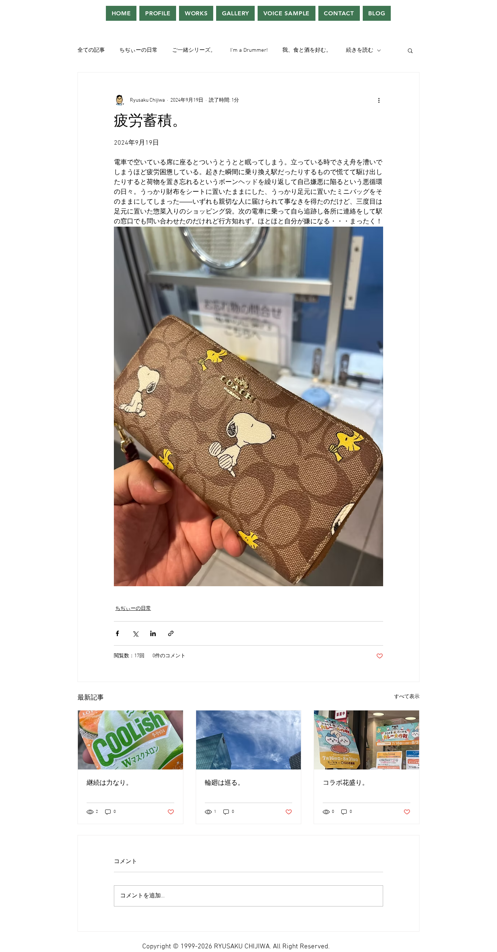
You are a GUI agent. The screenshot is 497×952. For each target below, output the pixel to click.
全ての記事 (91, 50)
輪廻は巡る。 (224, 783)
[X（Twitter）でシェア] (135, 633)
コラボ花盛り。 (346, 783)
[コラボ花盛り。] (366, 739)
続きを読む (359, 50)
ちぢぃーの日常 (138, 50)
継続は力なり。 (109, 783)
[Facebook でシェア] (117, 633)
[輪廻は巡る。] (248, 739)
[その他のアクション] (378, 100)
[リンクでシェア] (170, 633)
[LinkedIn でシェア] (153, 633)
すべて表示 (407, 697)
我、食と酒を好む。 (306, 50)
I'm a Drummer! (249, 50)
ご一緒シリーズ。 (194, 50)
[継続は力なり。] (130, 739)
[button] (410, 50)
